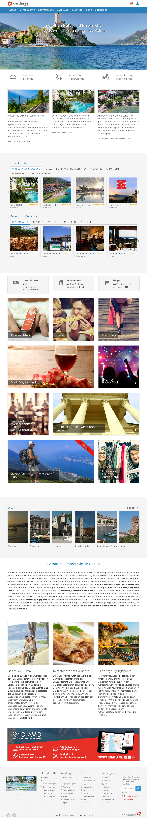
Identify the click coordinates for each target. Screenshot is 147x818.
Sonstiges (101, 10)
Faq (125, 793)
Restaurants (46, 10)
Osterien (52, 222)
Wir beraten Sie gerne (26, 169)
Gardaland (103, 685)
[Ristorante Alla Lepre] (90, 238)
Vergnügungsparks (69, 784)
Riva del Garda (89, 787)
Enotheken (86, 222)
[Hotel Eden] (123, 190)
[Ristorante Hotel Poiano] (123, 238)
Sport (65, 803)
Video (106, 790)
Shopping (76, 10)
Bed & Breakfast (49, 796)
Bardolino (87, 778)
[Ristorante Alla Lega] (23, 238)
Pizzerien (38, 222)
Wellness (66, 787)
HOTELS (48, 169)
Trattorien (69, 222)
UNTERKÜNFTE (27, 10)
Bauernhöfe (20, 173)
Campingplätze (93, 169)
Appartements (115, 169)
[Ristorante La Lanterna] (57, 238)
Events (106, 787)
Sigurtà (110, 688)
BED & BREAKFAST (41, 173)
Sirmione (87, 790)
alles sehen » (133, 508)
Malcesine (87, 803)
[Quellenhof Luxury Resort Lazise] (90, 190)
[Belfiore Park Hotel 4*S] (57, 190)
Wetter (106, 778)
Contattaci (128, 799)
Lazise (86, 793)
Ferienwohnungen (68, 169)
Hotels (12, 10)
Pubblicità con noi (132, 796)
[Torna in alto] (139, 810)
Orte (89, 10)
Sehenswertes (68, 793)
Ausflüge (62, 10)
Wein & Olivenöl (69, 790)
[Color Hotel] (23, 190)
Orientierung (109, 800)
